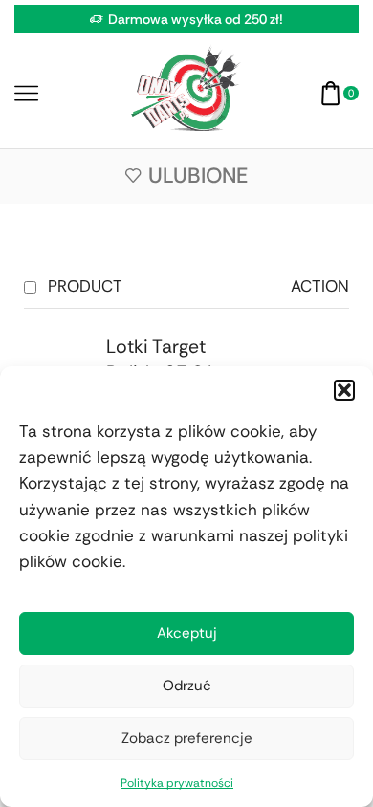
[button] (344, 390)
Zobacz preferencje (186, 738)
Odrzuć (187, 685)
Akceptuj (187, 633)
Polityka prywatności (177, 783)
